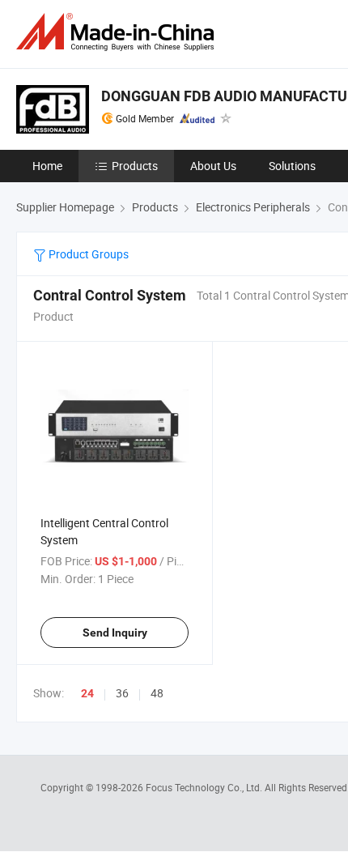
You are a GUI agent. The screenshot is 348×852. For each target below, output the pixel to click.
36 (122, 693)
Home (47, 165)
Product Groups (87, 254)
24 (87, 693)
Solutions (292, 165)
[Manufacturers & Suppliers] (118, 32)
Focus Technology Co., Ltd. (205, 787)
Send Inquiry (115, 632)
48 (157, 693)
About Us (213, 165)
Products (135, 165)
